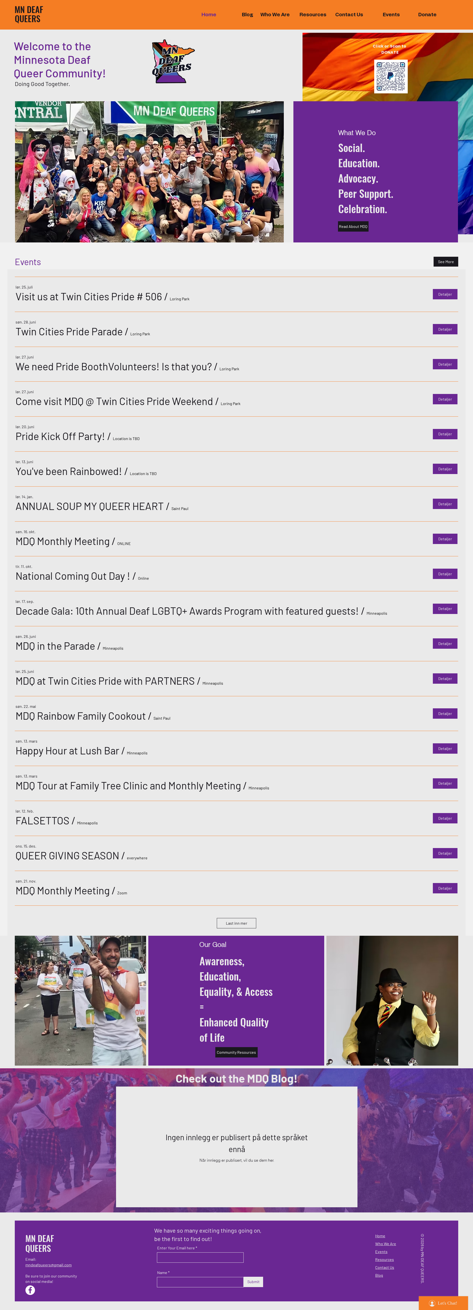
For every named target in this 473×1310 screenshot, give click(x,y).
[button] (89, 296)
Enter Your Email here (176, 1248)
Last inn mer (236, 923)
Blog (379, 1275)
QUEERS (27, 18)
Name (162, 1273)
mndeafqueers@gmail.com (48, 1264)
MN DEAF (29, 9)
